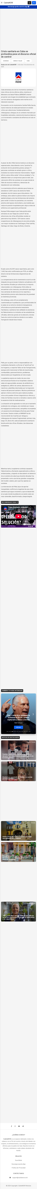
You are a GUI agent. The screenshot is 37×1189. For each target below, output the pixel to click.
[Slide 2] (10, 731)
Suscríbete (18, 1160)
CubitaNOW (8, 3)
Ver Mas (18, 727)
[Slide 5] (17, 731)
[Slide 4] (15, 731)
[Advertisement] (18, 29)
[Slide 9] (27, 731)
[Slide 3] (12, 731)
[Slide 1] (7, 731)
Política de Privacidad (18, 1168)
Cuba (28, 61)
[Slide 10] (29, 731)
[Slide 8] (25, 731)
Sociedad (6, 61)
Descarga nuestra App (19, 1164)
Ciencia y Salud (17, 61)
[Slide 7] (22, 731)
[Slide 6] (20, 731)
